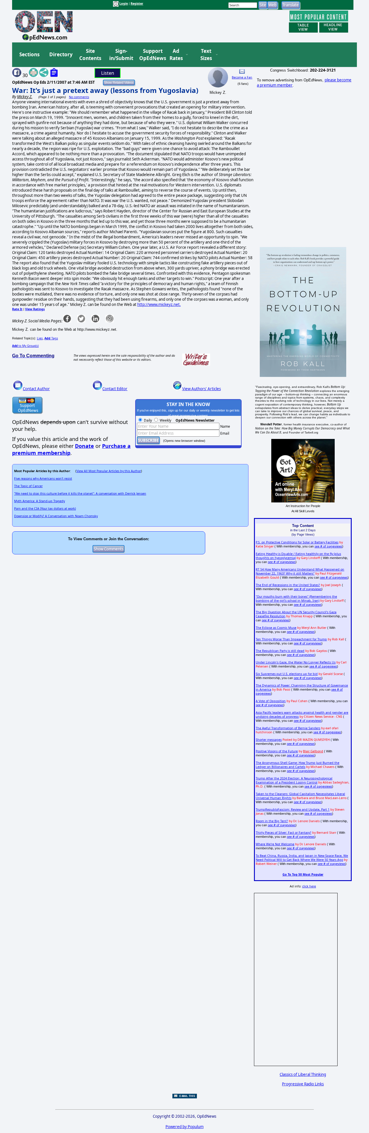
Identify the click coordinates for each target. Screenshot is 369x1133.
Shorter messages (269, 740)
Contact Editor (114, 388)
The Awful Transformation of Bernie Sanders (288, 728)
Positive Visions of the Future (277, 751)
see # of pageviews (328, 546)
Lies (40, 338)
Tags (51, 338)
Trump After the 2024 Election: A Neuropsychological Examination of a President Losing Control (294, 780)
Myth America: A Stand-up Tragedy (39, 501)
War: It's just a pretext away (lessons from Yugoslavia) (105, 90)
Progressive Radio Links (303, 1084)
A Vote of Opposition (271, 701)
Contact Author (36, 388)
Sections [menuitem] (29, 54)
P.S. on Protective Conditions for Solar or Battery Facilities (297, 542)
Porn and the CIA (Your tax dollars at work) (45, 508)
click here (309, 886)
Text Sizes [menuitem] (206, 55)
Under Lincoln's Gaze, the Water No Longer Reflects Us (296, 662)
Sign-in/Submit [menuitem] (120, 55)
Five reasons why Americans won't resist (43, 478)
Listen (107, 73)
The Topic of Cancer (28, 486)
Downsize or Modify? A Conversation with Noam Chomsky (56, 516)
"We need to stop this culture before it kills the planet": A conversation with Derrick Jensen (80, 493)
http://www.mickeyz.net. (159, 304)
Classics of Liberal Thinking (303, 1074)
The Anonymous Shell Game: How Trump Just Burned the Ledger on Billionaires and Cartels (297, 765)
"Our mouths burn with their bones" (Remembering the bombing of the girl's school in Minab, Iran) (296, 598)
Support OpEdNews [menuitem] (150, 55)
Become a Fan (242, 77)
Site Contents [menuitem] (90, 55)
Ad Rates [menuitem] (176, 55)
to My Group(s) (25, 346)
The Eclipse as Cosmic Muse (276, 628)
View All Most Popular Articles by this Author (108, 471)
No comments (79, 97)
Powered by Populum (184, 1126)
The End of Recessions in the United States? (288, 585)
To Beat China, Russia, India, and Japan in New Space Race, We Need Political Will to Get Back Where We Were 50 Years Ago (302, 858)
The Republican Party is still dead (280, 651)
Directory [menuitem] (60, 54)
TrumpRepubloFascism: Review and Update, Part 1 (293, 809)
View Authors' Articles (201, 388)
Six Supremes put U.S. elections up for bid (287, 674)
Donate (84, 445)
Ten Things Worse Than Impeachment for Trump (291, 639)
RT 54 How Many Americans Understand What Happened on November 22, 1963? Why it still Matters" (300, 571)
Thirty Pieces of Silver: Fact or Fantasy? (283, 833)
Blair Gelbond (313, 751)
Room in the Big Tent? (272, 821)
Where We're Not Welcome (275, 844)
